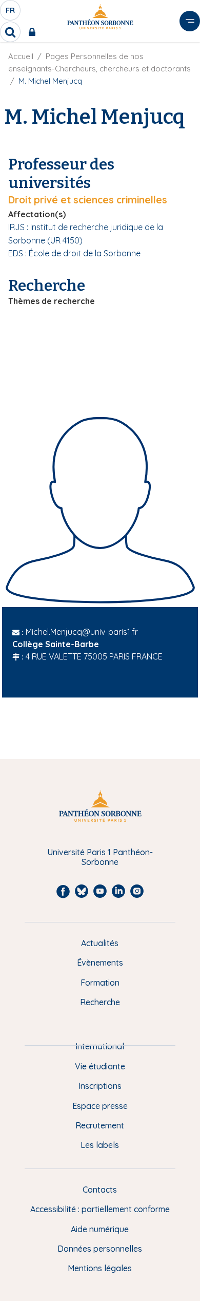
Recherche (100, 1002)
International (99, 1046)
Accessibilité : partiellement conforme (100, 1209)
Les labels (100, 1144)
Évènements (100, 962)
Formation (100, 982)
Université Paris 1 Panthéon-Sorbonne (100, 856)
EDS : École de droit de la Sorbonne (74, 253)
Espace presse (100, 1105)
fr (11, 13)
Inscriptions (100, 1085)
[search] (10, 32)
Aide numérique (100, 1229)
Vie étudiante (100, 1066)
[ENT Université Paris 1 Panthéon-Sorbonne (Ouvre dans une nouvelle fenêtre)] (34, 31)
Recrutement (99, 1125)
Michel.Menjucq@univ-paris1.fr (82, 632)
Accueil (20, 56)
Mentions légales (100, 1268)
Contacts (100, 1189)
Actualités (99, 943)
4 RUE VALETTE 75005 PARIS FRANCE (94, 656)
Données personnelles (99, 1248)
